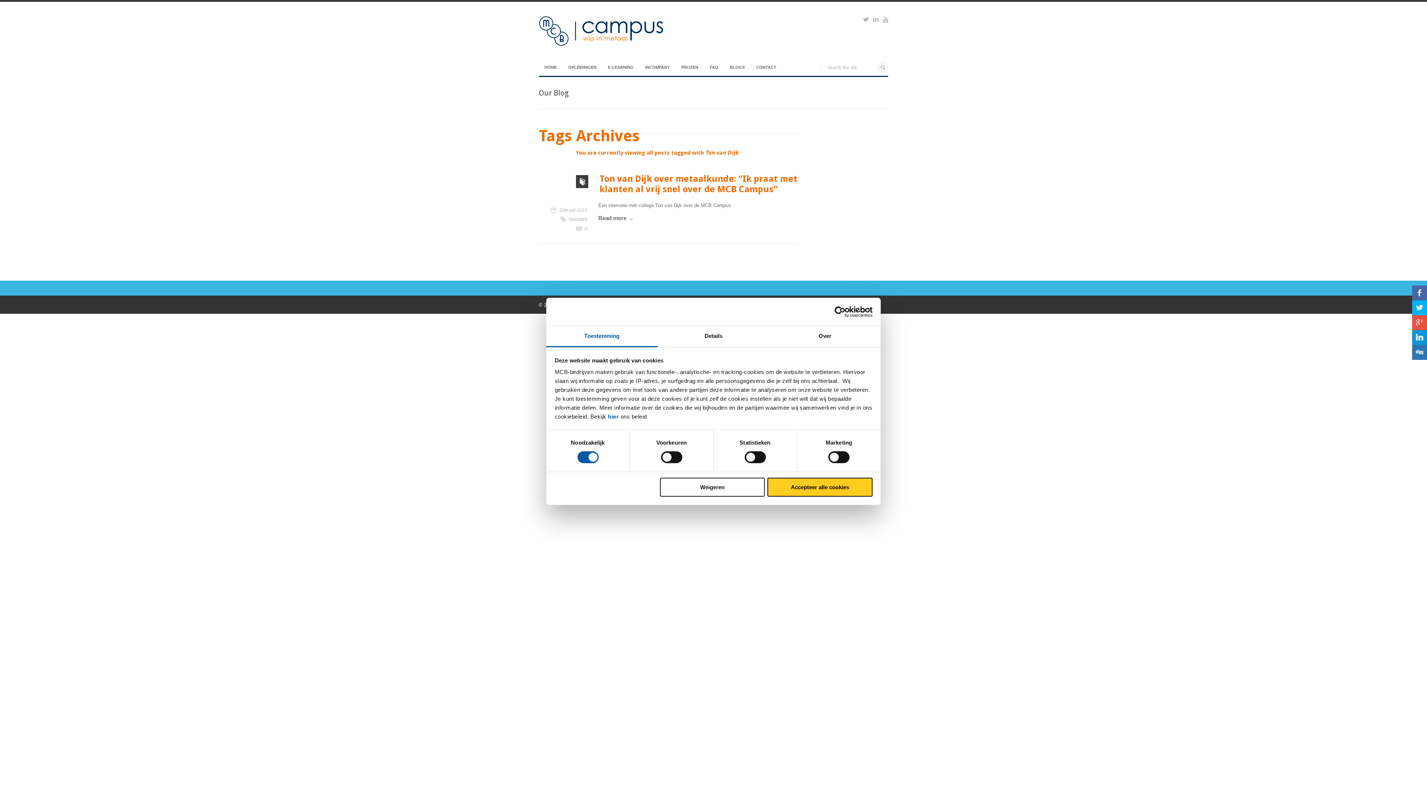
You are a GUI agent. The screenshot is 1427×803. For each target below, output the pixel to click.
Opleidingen (582, 67)
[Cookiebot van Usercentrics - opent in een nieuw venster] (840, 311)
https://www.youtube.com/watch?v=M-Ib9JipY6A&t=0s (885, 20)
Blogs (737, 67)
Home (550, 67)
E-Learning (621, 67)
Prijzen (689, 67)
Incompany (657, 67)
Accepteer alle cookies (820, 487)
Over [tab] (825, 336)
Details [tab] (714, 336)
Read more (612, 218)
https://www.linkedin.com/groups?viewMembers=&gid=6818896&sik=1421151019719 (875, 20)
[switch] (671, 457)
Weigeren (712, 487)
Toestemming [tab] (601, 336)
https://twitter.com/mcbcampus (866, 20)
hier (613, 416)
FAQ (714, 67)
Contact (766, 67)
